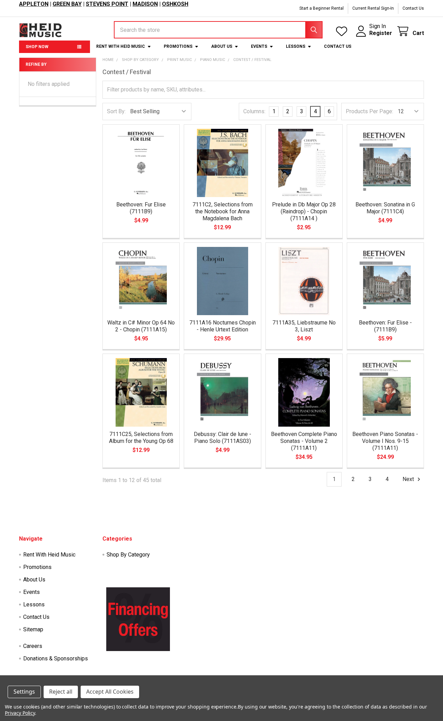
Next (409, 479)
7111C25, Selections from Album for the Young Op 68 (141, 437)
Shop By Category (128, 554)
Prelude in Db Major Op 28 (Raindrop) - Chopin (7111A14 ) (304, 211)
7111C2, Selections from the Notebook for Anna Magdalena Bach (222, 211)
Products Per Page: (369, 111)
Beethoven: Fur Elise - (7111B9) (385, 326)
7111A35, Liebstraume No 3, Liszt (304, 326)
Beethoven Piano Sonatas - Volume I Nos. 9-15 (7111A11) (385, 441)
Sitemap (33, 629)
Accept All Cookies (110, 691)
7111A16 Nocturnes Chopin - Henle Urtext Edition (222, 326)
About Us (221, 46)
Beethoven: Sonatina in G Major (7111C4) (385, 208)
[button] (138, 619)
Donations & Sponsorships (55, 658)
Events (259, 46)
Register (380, 33)
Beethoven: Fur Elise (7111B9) (141, 208)
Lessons (295, 46)
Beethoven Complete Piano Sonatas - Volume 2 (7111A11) (304, 441)
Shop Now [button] (37, 46)
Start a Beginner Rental (321, 8)
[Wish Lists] (343, 31)
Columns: (254, 111)
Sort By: (116, 111)
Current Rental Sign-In (373, 8)
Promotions (178, 46)
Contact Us (413, 8)
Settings (24, 691)
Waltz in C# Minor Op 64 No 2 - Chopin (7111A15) (141, 326)
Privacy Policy (20, 713)
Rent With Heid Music (120, 46)
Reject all (60, 691)
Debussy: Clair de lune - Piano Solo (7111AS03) (222, 437)
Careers (32, 646)
